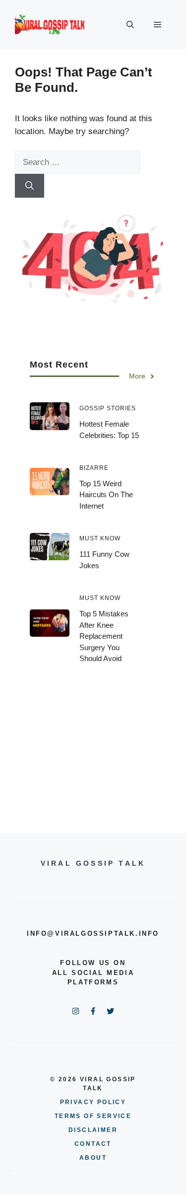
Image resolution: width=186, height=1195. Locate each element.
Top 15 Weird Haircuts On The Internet (106, 494)
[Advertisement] (93, 741)
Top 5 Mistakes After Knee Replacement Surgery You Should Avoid (103, 636)
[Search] (29, 186)
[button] (130, 25)
